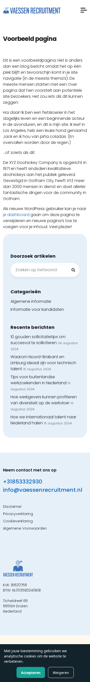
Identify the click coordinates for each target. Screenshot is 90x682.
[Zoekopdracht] (73, 270)
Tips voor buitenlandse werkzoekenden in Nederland (38, 380)
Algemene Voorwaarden (25, 528)
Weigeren (61, 672)
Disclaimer (12, 506)
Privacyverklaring (18, 513)
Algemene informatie (30, 301)
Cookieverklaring (18, 521)
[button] (83, 10)
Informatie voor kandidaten (37, 309)
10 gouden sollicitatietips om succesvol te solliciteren (38, 340)
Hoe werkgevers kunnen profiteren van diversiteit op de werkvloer (43, 400)
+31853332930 (22, 481)
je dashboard (16, 215)
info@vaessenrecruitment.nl (42, 490)
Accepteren (30, 672)
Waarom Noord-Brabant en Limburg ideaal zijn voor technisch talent (43, 363)
